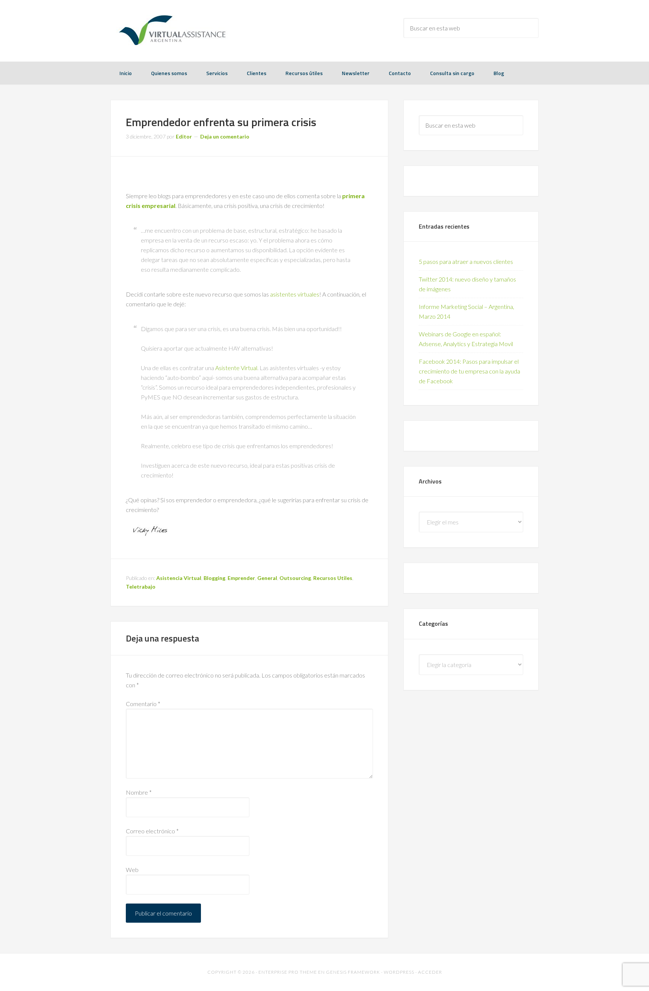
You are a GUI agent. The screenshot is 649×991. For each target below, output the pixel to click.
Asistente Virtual (236, 367)
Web (132, 869)
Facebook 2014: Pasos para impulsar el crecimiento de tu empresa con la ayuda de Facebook (469, 371)
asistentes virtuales (294, 294)
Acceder (430, 972)
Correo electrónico (152, 830)
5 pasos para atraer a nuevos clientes (466, 261)
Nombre (139, 792)
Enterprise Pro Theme (287, 972)
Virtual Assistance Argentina (170, 30)
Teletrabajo (140, 586)
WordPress (399, 972)
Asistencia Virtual (178, 578)
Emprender (241, 578)
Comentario (143, 703)
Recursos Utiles (332, 578)
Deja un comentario (224, 136)
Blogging (214, 578)
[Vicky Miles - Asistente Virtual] (150, 535)
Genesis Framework (353, 972)
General (267, 578)
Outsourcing (295, 578)
